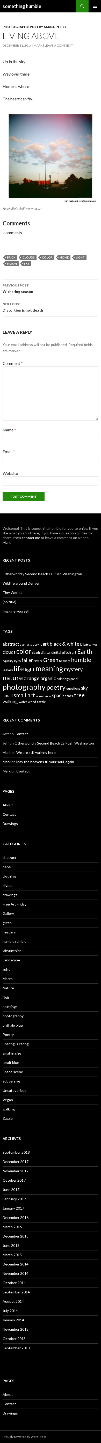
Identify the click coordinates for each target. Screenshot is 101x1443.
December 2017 (15, 1161)
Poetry (36, 27)
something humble (22, 6)
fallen (27, 660)
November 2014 (15, 1273)
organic (48, 678)
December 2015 (15, 1236)
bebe (7, 867)
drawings (10, 895)
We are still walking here (36, 752)
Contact (21, 734)
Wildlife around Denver (21, 583)
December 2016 (15, 1217)
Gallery (8, 913)
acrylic (37, 644)
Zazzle (8, 1118)
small (8, 695)
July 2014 (10, 1310)
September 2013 (16, 1348)
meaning (49, 668)
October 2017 (14, 1180)
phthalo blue (13, 1025)
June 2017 (11, 1189)
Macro (8, 978)
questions (73, 688)
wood (32, 702)
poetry (56, 687)
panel (74, 679)
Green (50, 660)
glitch (7, 923)
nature (13, 677)
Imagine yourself (16, 611)
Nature (8, 988)
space (58, 695)
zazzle (41, 702)
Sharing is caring (16, 1044)
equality (8, 660)
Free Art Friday (14, 904)
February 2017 (14, 1199)
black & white (65, 644)
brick (11, 257)
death (36, 652)
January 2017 (13, 1208)
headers (64, 660)
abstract (11, 644)
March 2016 (12, 1227)
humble (81, 659)
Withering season (18, 288)
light (80, 257)
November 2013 (15, 1329)
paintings (63, 679)
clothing (9, 876)
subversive (11, 1081)
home (64, 257)
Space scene (13, 1072)
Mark (38, 45)
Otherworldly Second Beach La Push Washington (42, 574)
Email (9, 451)
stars (69, 696)
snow (48, 696)
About (8, 805)
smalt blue (11, 1062)
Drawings (10, 823)
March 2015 (12, 1255)
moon (12, 263)
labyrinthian (12, 950)
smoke (40, 696)
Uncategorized (14, 1090)
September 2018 (16, 1152)
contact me (31, 537)
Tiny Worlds (12, 592)
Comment (13, 363)
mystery (73, 669)
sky (26, 263)
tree (79, 695)
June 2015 (11, 1245)
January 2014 (13, 1320)
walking (10, 701)
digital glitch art (63, 652)
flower (38, 660)
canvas (93, 644)
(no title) (9, 602)
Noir (6, 997)
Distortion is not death (23, 307)
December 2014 (15, 1264)
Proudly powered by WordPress (25, 1437)
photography (15, 27)
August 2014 (13, 1301)
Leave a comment (59, 45)
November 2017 (15, 1171)
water (23, 702)
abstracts (26, 644)
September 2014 (16, 1292)
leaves (8, 670)
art (46, 644)
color (47, 257)
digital (46, 652)
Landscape (11, 960)
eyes (17, 661)
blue (84, 644)
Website (10, 473)
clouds (29, 257)
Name (9, 429)
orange (32, 678)
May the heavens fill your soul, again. (45, 762)
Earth (84, 651)
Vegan (8, 1100)
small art (24, 695)
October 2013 (14, 1338)
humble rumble (14, 941)
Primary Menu (95, 6)
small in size (55, 27)
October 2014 (14, 1282)
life (19, 668)
